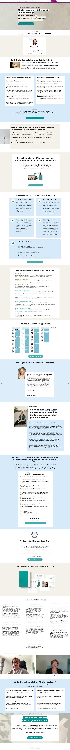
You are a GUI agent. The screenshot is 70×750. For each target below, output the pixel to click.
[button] (9, 653)
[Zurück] (2, 383)
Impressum (32, 748)
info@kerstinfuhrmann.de (31, 647)
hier (38, 648)
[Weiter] (67, 383)
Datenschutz (37, 748)
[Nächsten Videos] (68, 664)
